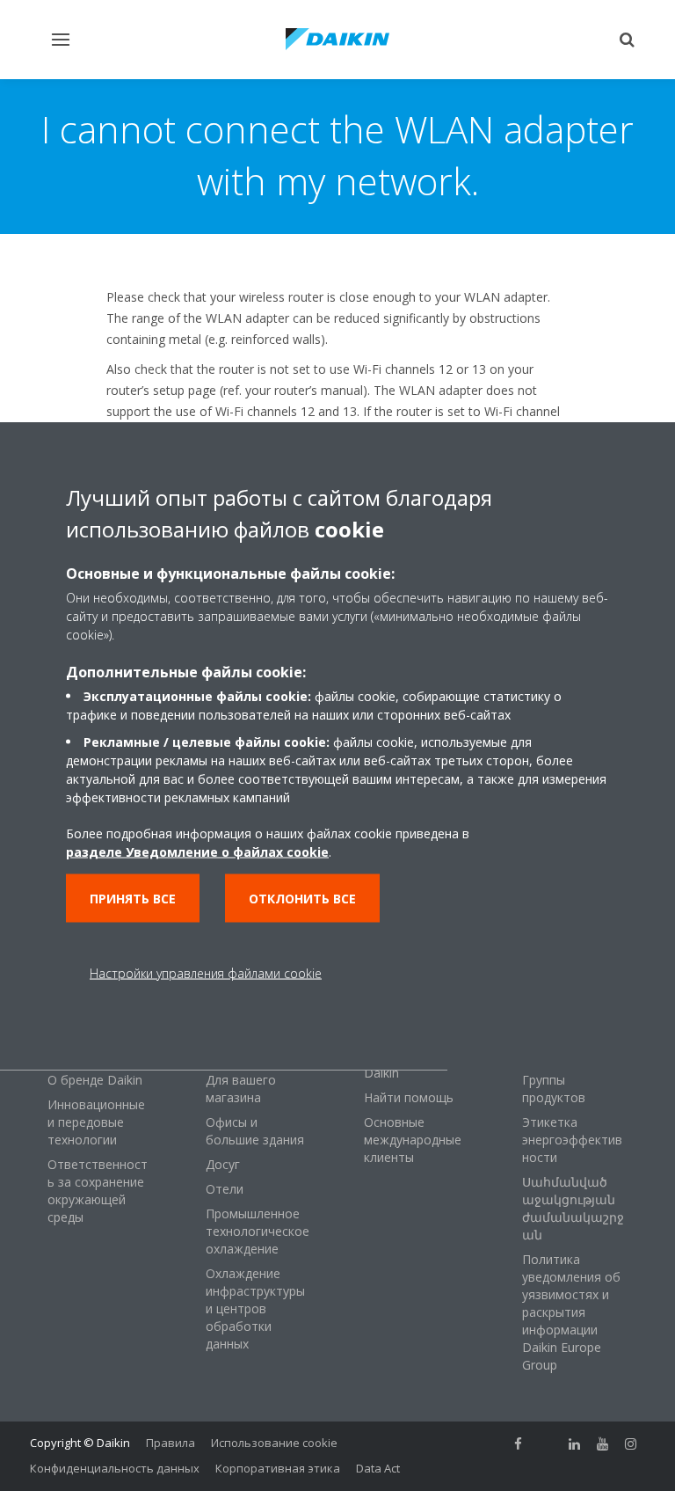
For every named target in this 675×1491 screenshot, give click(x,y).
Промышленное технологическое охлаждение (257, 1231)
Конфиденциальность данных (115, 1468)
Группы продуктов (553, 1088)
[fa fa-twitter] (547, 1444)
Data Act (378, 1468)
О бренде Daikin (94, 1079)
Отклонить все (302, 897)
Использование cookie (274, 1443)
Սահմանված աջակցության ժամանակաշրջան (573, 1208)
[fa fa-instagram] (631, 1444)
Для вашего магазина (241, 1088)
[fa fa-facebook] (518, 1444)
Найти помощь (409, 1097)
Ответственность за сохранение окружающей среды (97, 1190)
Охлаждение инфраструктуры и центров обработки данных (255, 1308)
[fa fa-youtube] (603, 1444)
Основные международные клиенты (412, 1140)
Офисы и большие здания (255, 1131)
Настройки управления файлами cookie (206, 972)
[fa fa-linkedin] (575, 1444)
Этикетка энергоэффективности (572, 1140)
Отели (224, 1188)
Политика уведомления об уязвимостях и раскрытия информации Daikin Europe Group (571, 1312)
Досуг (223, 1164)
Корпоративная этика (277, 1468)
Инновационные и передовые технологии (96, 1122)
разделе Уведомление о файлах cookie (197, 851)
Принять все (133, 897)
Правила (170, 1443)
